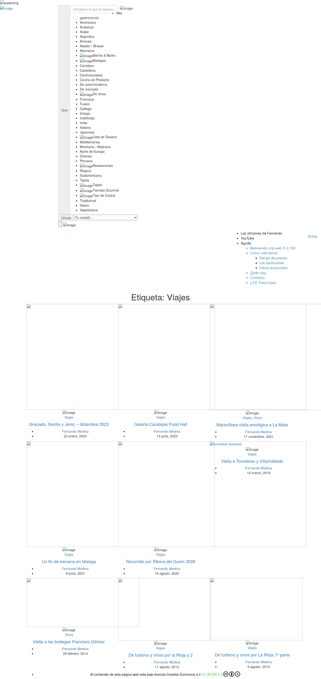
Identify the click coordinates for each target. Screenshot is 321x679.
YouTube (247, 238)
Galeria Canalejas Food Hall (160, 424)
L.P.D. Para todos (263, 283)
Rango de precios (273, 258)
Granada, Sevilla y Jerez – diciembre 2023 (69, 424)
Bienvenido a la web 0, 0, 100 (273, 248)
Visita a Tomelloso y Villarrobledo (252, 461)
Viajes (68, 417)
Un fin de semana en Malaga (69, 561)
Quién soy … (259, 273)
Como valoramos (264, 253)
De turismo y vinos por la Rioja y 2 (161, 655)
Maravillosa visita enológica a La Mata (252, 424)
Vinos (258, 417)
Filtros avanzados (274, 268)
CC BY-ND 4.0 (212, 674)
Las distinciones (272, 263)
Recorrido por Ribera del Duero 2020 (160, 561)
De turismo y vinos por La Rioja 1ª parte (252, 655)
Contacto (257, 278)
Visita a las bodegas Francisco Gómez (69, 641)
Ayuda (246, 243)
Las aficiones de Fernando (261, 233)
